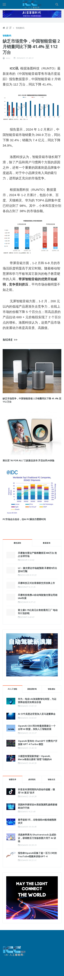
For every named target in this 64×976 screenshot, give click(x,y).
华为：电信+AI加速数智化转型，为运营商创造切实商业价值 (37, 700)
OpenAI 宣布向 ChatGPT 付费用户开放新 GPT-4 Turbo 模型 (37, 742)
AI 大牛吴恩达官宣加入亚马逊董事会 (36, 713)
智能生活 (51, 779)
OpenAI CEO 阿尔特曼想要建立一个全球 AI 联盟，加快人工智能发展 (37, 727)
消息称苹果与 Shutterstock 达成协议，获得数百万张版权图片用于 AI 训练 (37, 838)
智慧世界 (12, 779)
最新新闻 (46, 543)
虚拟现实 (32, 779)
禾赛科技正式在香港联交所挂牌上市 (36, 583)
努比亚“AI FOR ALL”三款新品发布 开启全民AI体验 (28, 460)
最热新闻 (17, 543)
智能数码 (7, 35)
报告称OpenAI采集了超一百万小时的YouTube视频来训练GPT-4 (37, 854)
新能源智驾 (32, 689)
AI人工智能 (12, 689)
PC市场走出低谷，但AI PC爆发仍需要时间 (24, 519)
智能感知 (51, 689)
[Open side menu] (4, 4)
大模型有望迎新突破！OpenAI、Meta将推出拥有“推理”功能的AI (35, 757)
